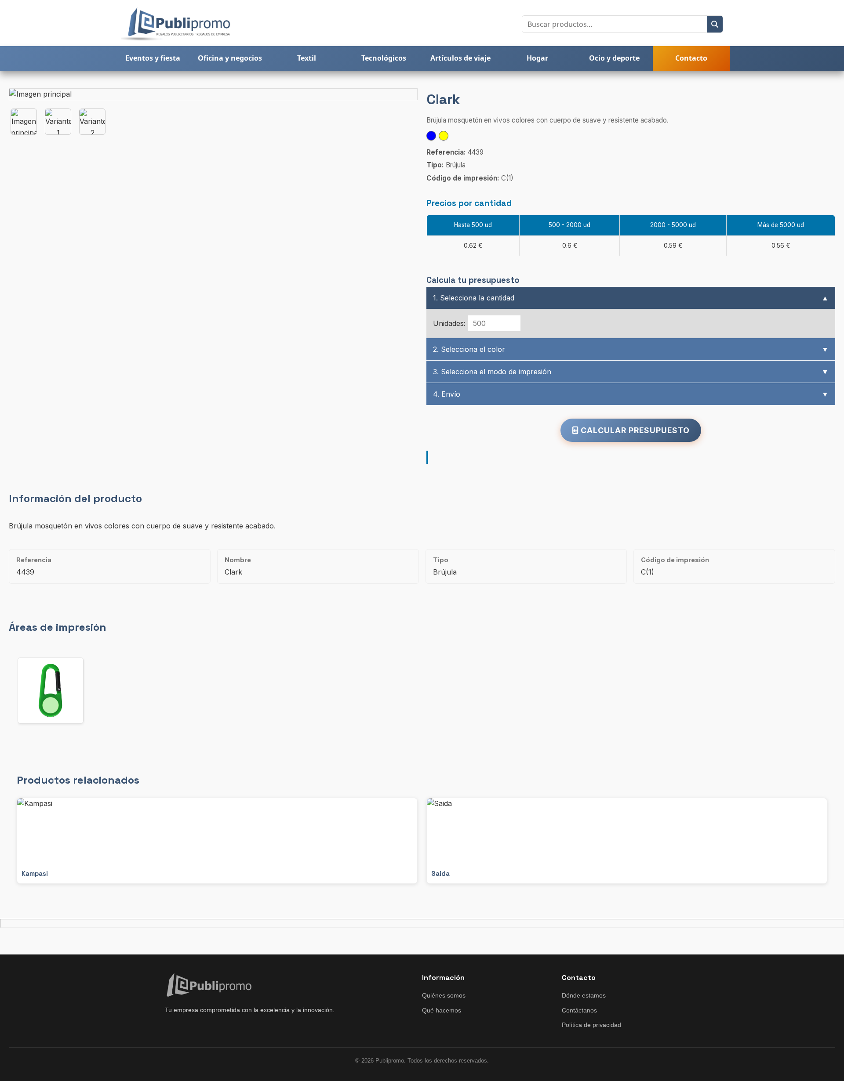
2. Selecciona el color (631, 349)
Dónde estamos (584, 995)
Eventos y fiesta (152, 58)
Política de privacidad (591, 1024)
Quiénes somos (444, 995)
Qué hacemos (441, 1010)
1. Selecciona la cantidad (631, 297)
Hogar (537, 58)
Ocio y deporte (614, 58)
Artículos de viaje (460, 58)
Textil (306, 58)
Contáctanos (579, 1010)
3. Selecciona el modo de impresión (631, 371)
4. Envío (631, 394)
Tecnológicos (383, 58)
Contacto (691, 58)
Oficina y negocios (230, 58)
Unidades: (449, 323)
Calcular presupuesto (634, 430)
